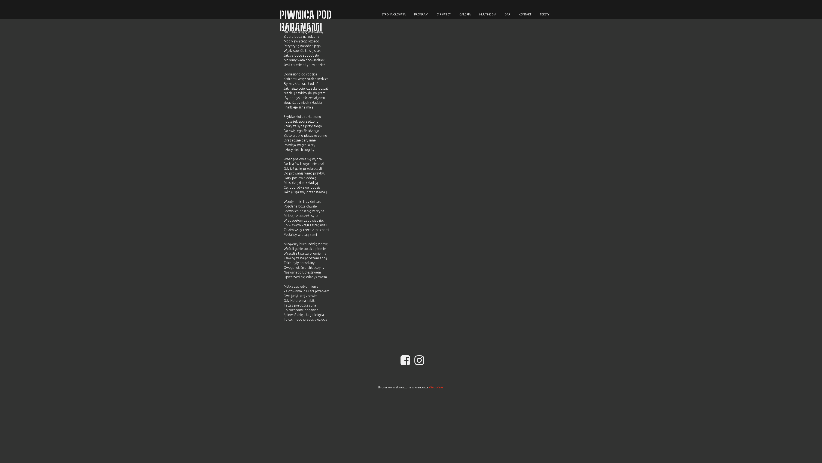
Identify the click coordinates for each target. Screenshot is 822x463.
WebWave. (436, 387)
